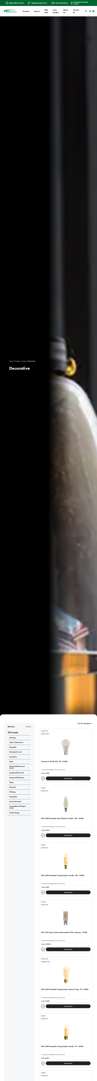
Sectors (37, 11)
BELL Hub (46, 11)
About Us (65, 11)
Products (26, 11)
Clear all (28, 726)
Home (11, 361)
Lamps (24, 361)
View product (68, 778)
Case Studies (56, 11)
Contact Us (76, 11)
